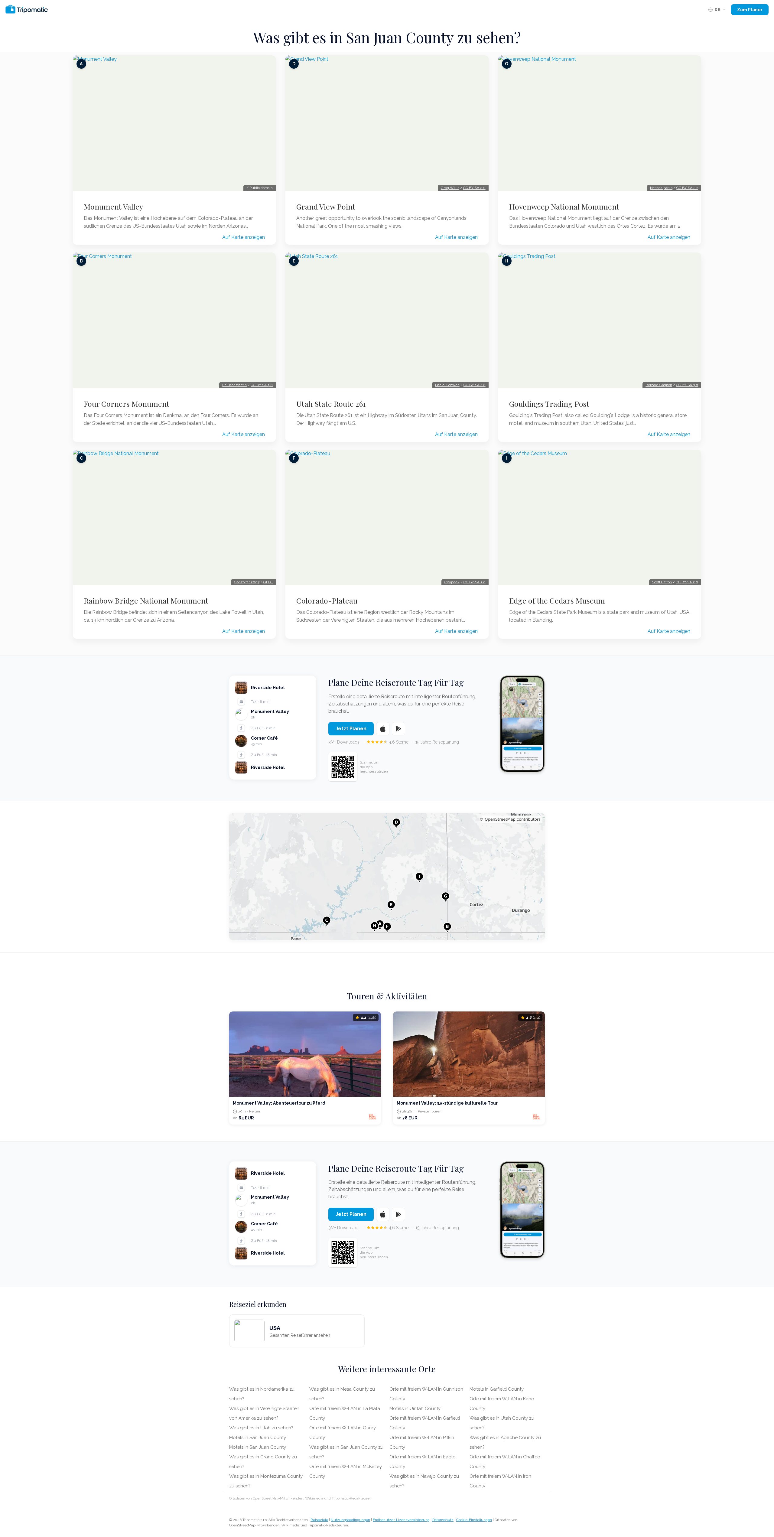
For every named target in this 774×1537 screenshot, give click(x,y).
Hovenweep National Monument (564, 206)
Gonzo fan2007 (246, 582)
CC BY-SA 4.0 (474, 385)
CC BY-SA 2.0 (474, 188)
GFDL (268, 582)
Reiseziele (319, 1520)
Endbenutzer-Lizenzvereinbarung (401, 1520)
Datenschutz (443, 1520)
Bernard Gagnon (659, 385)
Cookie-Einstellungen (474, 1520)
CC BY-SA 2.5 (687, 188)
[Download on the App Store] (382, 728)
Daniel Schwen (447, 385)
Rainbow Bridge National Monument (146, 600)
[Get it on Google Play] (398, 728)
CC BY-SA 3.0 (262, 385)
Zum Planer (750, 9)
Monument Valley (113, 206)
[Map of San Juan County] (387, 876)
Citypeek (452, 582)
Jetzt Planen (351, 728)
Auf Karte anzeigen (243, 237)
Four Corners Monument (126, 403)
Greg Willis (450, 188)
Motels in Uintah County (415, 1408)
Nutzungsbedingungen (350, 1520)
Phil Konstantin (234, 385)
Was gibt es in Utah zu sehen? (261, 1428)
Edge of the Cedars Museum (557, 600)
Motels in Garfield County (497, 1389)
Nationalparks (661, 188)
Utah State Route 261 (331, 403)
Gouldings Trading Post (549, 403)
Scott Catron (662, 582)
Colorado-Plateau (326, 600)
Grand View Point (325, 206)
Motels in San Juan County (257, 1437)
